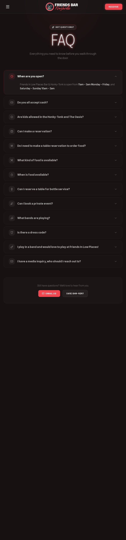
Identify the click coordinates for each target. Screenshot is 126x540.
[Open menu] (8, 7)
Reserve (114, 7)
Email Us (51, 293)
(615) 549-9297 (75, 293)
